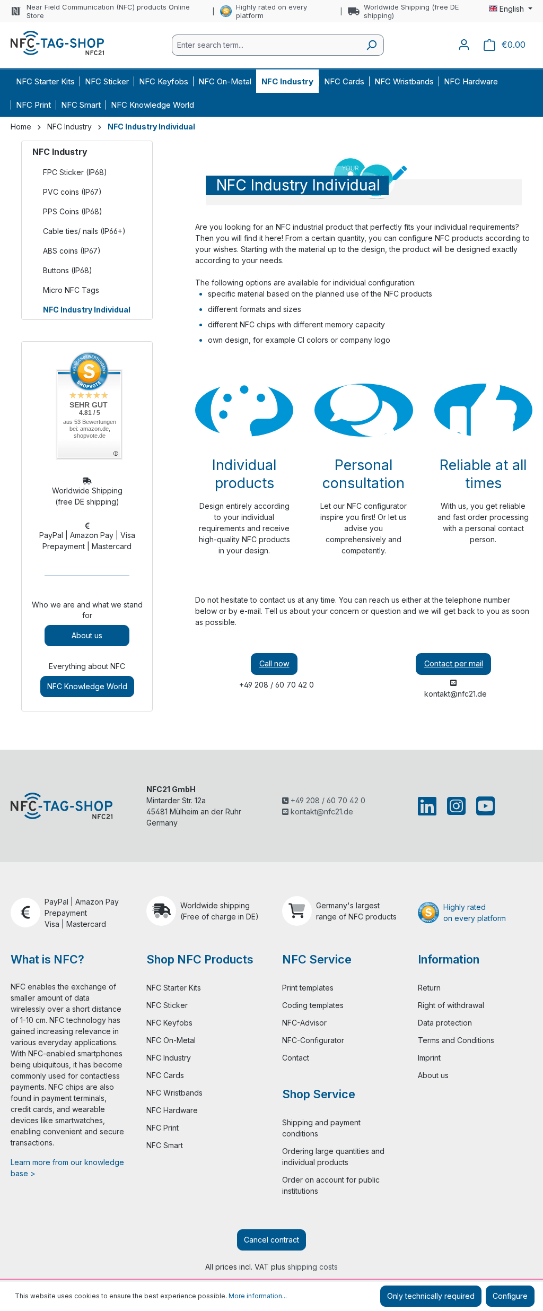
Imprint (429, 1057)
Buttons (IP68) (67, 270)
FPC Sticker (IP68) (75, 172)
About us (87, 635)
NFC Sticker (167, 1005)
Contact (295, 1057)
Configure (510, 1295)
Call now (274, 663)
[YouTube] (483, 806)
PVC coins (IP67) (72, 191)
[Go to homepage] (57, 43)
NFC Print (162, 1127)
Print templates (308, 987)
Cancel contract (271, 1239)
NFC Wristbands (174, 1092)
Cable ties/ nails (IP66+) (84, 231)
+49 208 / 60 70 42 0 (326, 800)
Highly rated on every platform (271, 11)
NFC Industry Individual (86, 309)
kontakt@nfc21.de (320, 811)
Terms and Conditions (456, 1040)
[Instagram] (456, 806)
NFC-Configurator (313, 1040)
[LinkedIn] (429, 806)
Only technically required (431, 1295)
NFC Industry (59, 151)
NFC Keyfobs (169, 1022)
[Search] (371, 45)
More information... (258, 1296)
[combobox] (266, 45)
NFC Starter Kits (173, 987)
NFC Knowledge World (87, 686)
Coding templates (313, 1005)
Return (429, 987)
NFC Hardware (172, 1110)
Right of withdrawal (451, 1005)
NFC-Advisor (304, 1022)
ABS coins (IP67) (72, 250)
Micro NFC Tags (71, 289)
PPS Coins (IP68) (72, 211)
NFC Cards (165, 1075)
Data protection (445, 1022)
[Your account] (464, 44)
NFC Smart (164, 1145)
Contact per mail (453, 663)
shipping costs (312, 1266)
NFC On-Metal (171, 1040)
